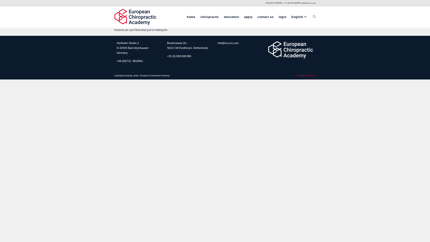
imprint (298, 75)
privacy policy (309, 75)
